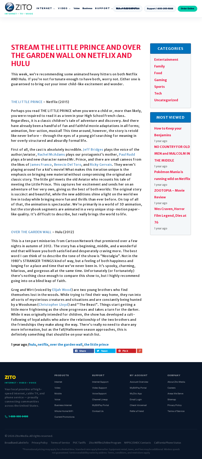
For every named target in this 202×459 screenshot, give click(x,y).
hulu (32, 344)
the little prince (96, 344)
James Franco (41, 165)
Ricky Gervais (101, 165)
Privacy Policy (174, 405)
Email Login (136, 400)
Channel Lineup (100, 400)
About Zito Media (176, 382)
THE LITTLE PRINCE (27, 102)
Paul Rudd (127, 154)
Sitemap (171, 400)
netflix (43, 344)
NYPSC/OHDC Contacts (137, 442)
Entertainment (166, 60)
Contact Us (98, 411)
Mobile (58, 394)
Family (159, 66)
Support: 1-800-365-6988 (160, 9)
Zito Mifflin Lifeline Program (105, 442)
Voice (77, 9)
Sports (159, 87)
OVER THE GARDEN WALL (31, 232)
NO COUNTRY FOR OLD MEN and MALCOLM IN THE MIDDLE (172, 153)
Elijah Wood (61, 290)
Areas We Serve (175, 394)
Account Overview (139, 382)
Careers (171, 388)
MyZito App (136, 394)
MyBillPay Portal (100, 405)
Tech (158, 93)
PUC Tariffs (79, 442)
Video (63, 9)
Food (158, 73)
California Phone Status (167, 442)
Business (87, 9)
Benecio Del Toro (67, 165)
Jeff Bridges (93, 149)
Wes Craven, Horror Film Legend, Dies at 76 (170, 215)
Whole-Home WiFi (63, 411)
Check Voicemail (138, 405)
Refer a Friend (137, 411)
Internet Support (100, 382)
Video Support (99, 388)
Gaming (160, 80)
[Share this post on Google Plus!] (139, 351)
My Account (126, 9)
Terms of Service (175, 411)
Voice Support (99, 394)
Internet (44, 9)
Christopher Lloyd (53, 305)
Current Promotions (64, 417)
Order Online (187, 9)
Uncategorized (166, 100)
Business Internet (63, 405)
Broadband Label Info (17, 442)
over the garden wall (66, 344)
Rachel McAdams (51, 154)
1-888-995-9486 (18, 416)
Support (102, 9)
